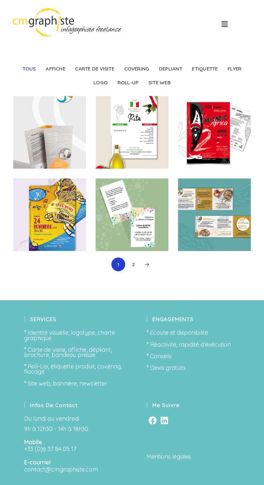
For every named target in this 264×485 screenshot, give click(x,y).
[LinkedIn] (164, 420)
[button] (224, 24)
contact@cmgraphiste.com (61, 469)
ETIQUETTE (205, 69)
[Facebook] (152, 420)
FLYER (234, 69)
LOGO (100, 82)
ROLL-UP (128, 82)
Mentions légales (168, 456)
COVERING (136, 69)
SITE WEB (159, 82)
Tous (29, 69)
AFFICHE (55, 69)
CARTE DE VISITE (94, 69)
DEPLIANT (170, 69)
